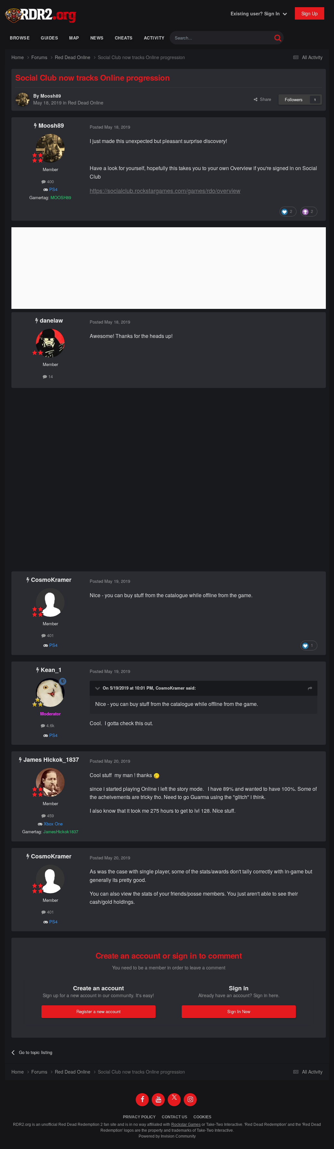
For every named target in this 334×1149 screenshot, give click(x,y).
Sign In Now (238, 1011)
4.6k (49, 725)
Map (74, 38)
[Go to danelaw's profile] (50, 343)
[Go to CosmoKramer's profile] (50, 602)
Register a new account (98, 1011)
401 (50, 635)
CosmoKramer (51, 579)
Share (264, 99)
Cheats (124, 38)
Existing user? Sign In (256, 13)
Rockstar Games (186, 1124)
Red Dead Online (85, 102)
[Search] (278, 37)
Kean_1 (51, 669)
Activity (154, 38)
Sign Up (309, 13)
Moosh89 (50, 95)
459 (50, 815)
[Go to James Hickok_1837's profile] (50, 782)
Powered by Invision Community (167, 1136)
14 (50, 376)
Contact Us (174, 1117)
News (97, 38)
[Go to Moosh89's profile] (22, 99)
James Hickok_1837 (51, 759)
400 (50, 181)
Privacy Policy (139, 1117)
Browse (20, 38)
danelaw (51, 320)
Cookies (202, 1117)
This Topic (254, 37)
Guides (49, 38)
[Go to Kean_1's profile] (50, 692)
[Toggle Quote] (98, 688)
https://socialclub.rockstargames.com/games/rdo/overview (165, 190)
